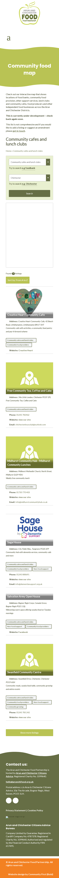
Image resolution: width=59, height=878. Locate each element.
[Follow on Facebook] (9, 800)
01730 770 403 (23, 492)
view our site (24, 419)
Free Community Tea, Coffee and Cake (29, 390)
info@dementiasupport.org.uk (28, 584)
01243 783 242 (23, 712)
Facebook (23, 632)
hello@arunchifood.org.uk (20, 781)
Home (8, 151)
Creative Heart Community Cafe (26, 314)
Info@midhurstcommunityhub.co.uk (31, 502)
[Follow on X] (15, 800)
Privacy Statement (16, 810)
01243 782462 (22, 415)
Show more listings (29, 732)
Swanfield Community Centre (24, 672)
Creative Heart (25, 350)
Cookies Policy (35, 810)
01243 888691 (22, 574)
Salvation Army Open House (23, 596)
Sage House (14, 542)
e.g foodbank (28, 168)
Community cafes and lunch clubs (28, 151)
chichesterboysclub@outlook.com (30, 424)
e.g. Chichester (29, 183)
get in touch (19, 130)
